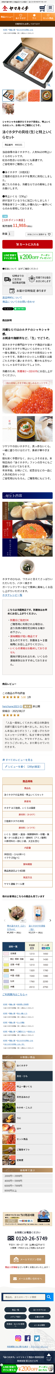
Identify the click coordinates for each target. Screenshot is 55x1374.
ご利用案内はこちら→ (14, 994)
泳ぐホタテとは (39, 1309)
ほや (19, 1128)
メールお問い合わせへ (30, 1278)
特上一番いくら (22, 1013)
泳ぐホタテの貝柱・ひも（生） (14, 1044)
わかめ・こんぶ (24, 1107)
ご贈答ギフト (21, 1031)
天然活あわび (23, 1096)
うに (19, 1117)
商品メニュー (7, 16)
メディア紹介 (15, 1316)
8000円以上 (11, 1190)
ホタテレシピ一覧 (12, 595)
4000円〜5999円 (13, 1180)
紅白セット (31, 1031)
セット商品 (20, 1022)
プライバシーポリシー (39, 1346)
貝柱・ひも (22, 1076)
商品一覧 (12, 29)
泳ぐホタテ (22, 1065)
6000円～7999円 (22, 1004)
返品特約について (12, 297)
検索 (49, 1297)
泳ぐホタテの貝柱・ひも (25, 29)
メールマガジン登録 (30, 1259)
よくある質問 (39, 1325)
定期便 (20, 1160)
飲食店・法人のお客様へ (15, 1325)
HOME (5, 29)
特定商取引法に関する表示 (17, 1346)
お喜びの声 (39, 1316)
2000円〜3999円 (13, 1176)
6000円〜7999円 (13, 1185)
